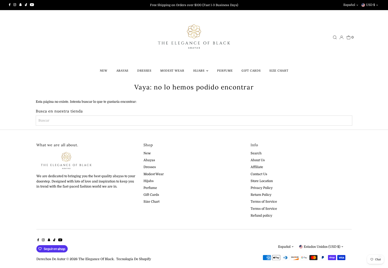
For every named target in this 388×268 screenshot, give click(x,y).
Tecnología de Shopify (133, 259)
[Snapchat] (20, 5)
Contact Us (259, 174)
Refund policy (261, 215)
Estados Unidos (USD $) (322, 247)
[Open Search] (335, 37)
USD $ (370, 5)
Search (256, 153)
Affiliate (257, 167)
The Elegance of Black (96, 259)
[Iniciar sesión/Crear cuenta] (341, 37)
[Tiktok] (26, 5)
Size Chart (278, 70)
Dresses (144, 70)
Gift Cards (250, 70)
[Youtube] (32, 5)
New (104, 70)
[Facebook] (10, 5)
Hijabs (199, 70)
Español (349, 5)
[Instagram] (14, 5)
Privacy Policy (262, 188)
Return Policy (261, 195)
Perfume (225, 70)
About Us (258, 160)
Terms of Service (264, 201)
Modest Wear (172, 70)
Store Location (262, 181)
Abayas (122, 70)
